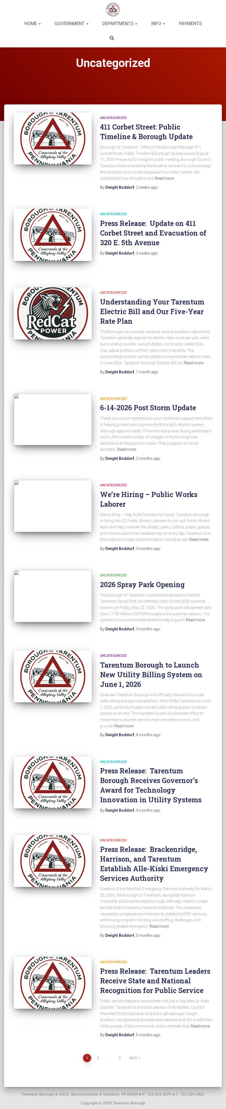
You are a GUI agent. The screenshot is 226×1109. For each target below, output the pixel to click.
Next (133, 1058)
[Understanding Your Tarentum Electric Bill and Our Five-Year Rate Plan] (53, 313)
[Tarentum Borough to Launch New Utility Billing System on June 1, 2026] (53, 676)
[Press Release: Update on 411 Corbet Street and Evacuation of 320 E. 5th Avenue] (53, 235)
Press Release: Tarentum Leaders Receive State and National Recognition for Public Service (155, 981)
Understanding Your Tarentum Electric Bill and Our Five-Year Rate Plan (152, 311)
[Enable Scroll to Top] (215, 1098)
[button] (39, 23)
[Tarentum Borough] (113, 10)
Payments (190, 23)
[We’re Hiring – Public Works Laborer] (53, 506)
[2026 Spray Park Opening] (53, 596)
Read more (164, 178)
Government (70, 23)
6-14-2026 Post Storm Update (148, 407)
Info (156, 23)
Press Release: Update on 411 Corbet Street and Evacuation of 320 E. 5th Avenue (153, 233)
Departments (118, 23)
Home (31, 23)
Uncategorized (113, 118)
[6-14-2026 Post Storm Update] (53, 419)
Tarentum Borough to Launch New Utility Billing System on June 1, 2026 (151, 674)
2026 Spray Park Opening (142, 584)
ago (147, 187)
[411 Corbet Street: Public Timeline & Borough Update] (53, 138)
